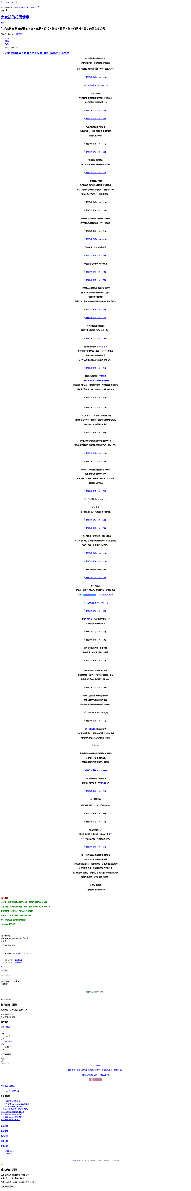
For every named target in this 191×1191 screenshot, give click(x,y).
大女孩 (3, 941)
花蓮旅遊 (18, 962)
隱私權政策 (108, 1160)
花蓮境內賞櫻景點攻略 (11, 1120)
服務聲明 (116, 1160)
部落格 (8, 41)
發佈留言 (5, 984)
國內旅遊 (18, 960)
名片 (7, 44)
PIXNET (78, 1160)
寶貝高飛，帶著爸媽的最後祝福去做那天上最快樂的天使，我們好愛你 (95, 1070)
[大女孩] (2, 1061)
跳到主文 (4, 23)
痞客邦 (15, 954)
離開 (12, 1186)
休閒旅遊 (19, 34)
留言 (20, 954)
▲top (3, 966)
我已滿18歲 (5, 1186)
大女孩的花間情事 (15, 17)
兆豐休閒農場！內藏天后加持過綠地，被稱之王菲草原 (37, 53)
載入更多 (5, 970)
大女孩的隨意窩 (95, 1066)
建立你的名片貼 (5, 1063)
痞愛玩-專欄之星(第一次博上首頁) (95, 1077)
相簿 (7, 38)
